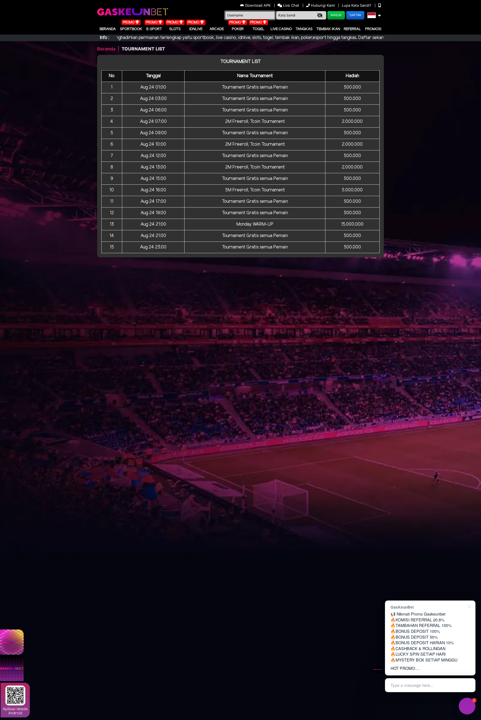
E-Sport (154, 29)
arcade (217, 29)
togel (258, 29)
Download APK (258, 5)
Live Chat (290, 5)
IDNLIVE (195, 29)
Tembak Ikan (328, 29)
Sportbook (131, 29)
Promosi (373, 29)
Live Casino (281, 29)
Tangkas (304, 29)
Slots (175, 29)
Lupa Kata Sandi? (357, 5)
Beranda (108, 29)
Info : (104, 37)
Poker (238, 29)
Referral (352, 29)
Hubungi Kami (323, 5)
